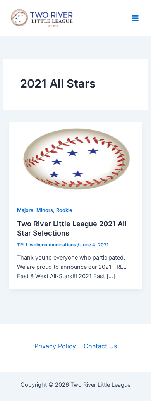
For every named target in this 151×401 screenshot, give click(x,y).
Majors (25, 210)
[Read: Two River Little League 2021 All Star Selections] (75, 158)
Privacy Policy (55, 346)
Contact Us (100, 346)
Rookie (64, 210)
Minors (44, 210)
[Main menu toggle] (135, 18)
